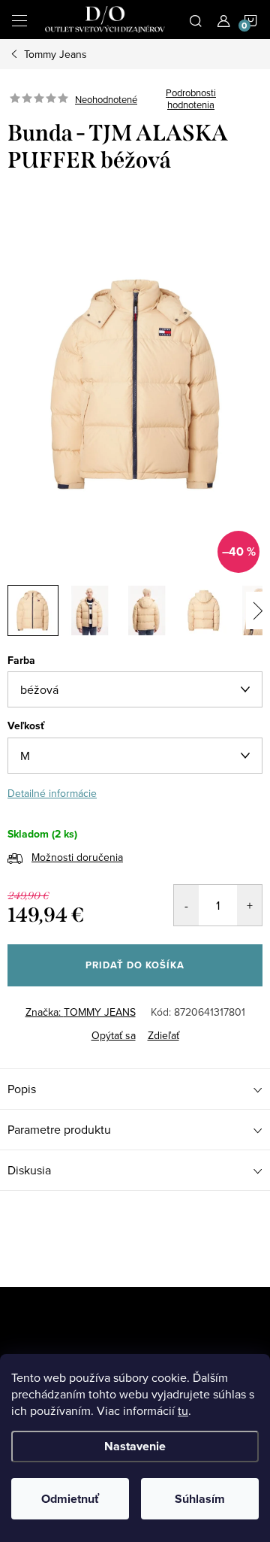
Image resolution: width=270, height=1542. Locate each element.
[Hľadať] (195, 19)
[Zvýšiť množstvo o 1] (249, 905)
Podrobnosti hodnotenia (191, 99)
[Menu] (19, 19)
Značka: (81, 1011)
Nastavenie (135, 1446)
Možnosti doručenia (77, 857)
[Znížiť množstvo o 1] (186, 905)
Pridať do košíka (135, 965)
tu (183, 1410)
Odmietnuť (70, 1498)
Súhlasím (200, 1498)
